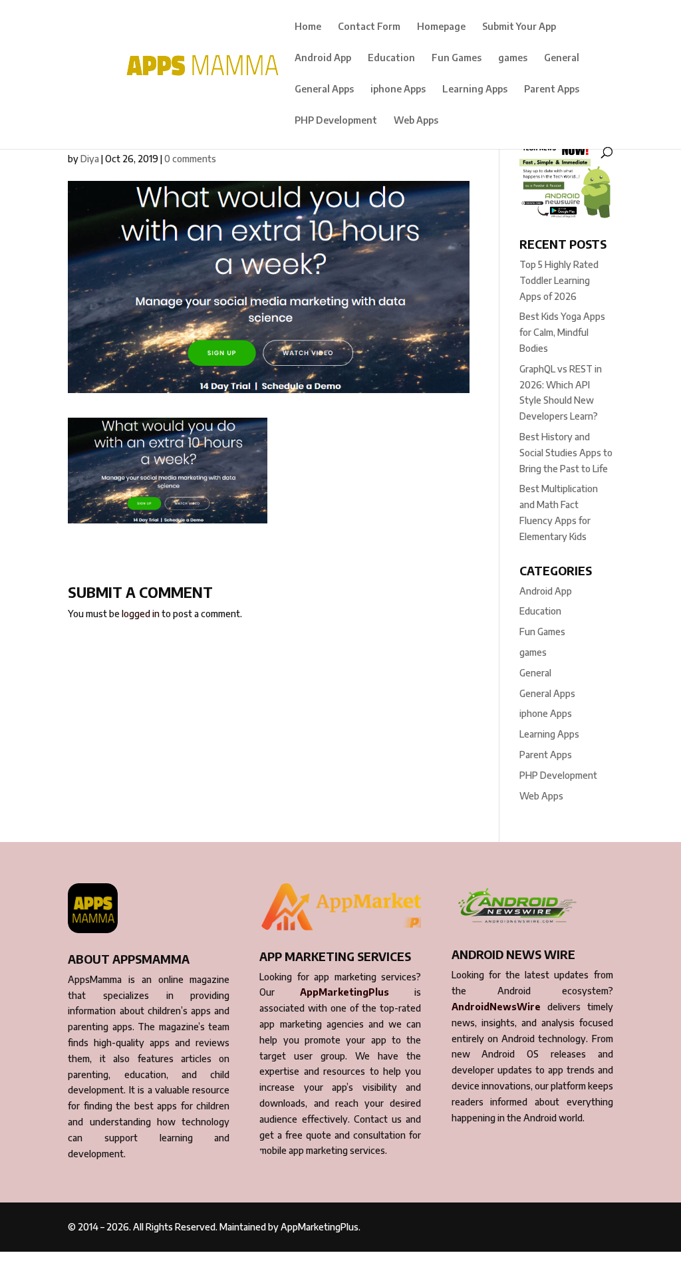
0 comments (190, 158)
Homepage (441, 27)
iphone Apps (398, 89)
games (512, 58)
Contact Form (369, 27)
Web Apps (416, 121)
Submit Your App (519, 27)
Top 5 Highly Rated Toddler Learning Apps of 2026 (559, 280)
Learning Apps (474, 89)
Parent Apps (551, 89)
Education (391, 58)
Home (308, 27)
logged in (141, 613)
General (561, 58)
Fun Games (456, 58)
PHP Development (336, 121)
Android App (323, 58)
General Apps (324, 89)
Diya (89, 158)
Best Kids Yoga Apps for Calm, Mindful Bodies (562, 332)
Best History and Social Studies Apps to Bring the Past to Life (566, 452)
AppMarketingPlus (344, 992)
